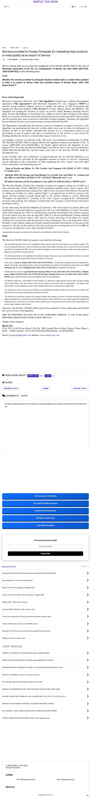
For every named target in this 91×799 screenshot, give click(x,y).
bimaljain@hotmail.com (20, 335)
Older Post (80, 388)
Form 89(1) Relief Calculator (45, 503)
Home (4, 48)
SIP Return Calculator (45, 518)
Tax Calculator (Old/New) (46, 496)
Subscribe (45, 554)
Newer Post (11, 388)
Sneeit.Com (49, 795)
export (25, 48)
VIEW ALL (84, 566)
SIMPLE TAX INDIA (45, 1)
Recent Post (9, 566)
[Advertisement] (45, 27)
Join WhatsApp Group (25, 779)
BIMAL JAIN (15, 48)
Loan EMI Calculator (45, 525)
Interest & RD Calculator (45, 510)
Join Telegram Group (65, 779)
